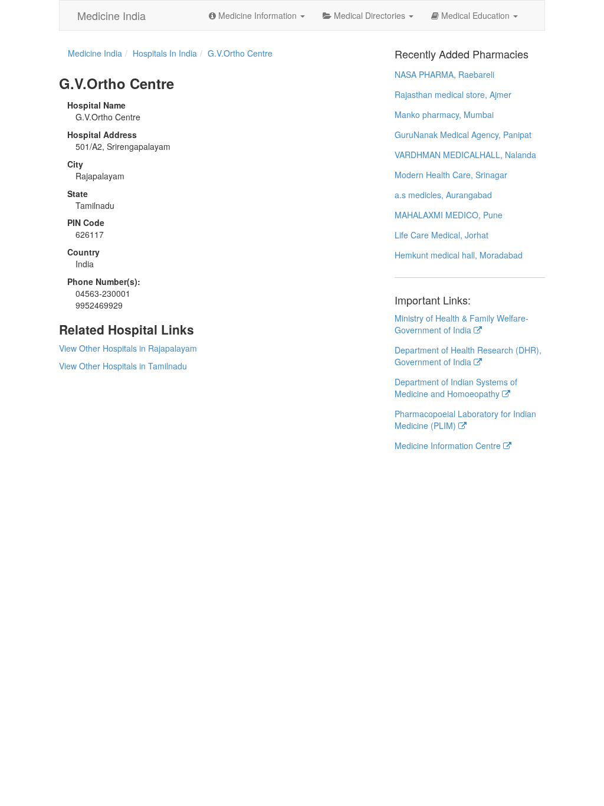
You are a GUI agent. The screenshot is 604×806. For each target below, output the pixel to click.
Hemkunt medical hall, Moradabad (459, 255)
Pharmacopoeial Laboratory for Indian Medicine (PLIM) (465, 419)
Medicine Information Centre (449, 445)
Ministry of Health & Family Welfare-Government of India (461, 324)
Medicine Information (257, 15)
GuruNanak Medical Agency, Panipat (463, 134)
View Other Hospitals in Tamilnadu (123, 366)
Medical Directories (369, 15)
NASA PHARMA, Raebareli (444, 74)
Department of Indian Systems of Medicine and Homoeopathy (456, 387)
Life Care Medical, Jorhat (441, 235)
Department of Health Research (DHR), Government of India (468, 356)
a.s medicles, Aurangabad (443, 195)
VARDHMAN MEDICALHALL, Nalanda (465, 154)
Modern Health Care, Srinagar (451, 175)
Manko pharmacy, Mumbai (444, 114)
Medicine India (111, 15)
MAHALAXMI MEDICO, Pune (449, 215)
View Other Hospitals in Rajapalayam (128, 348)
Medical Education (475, 15)
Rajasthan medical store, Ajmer (453, 94)
